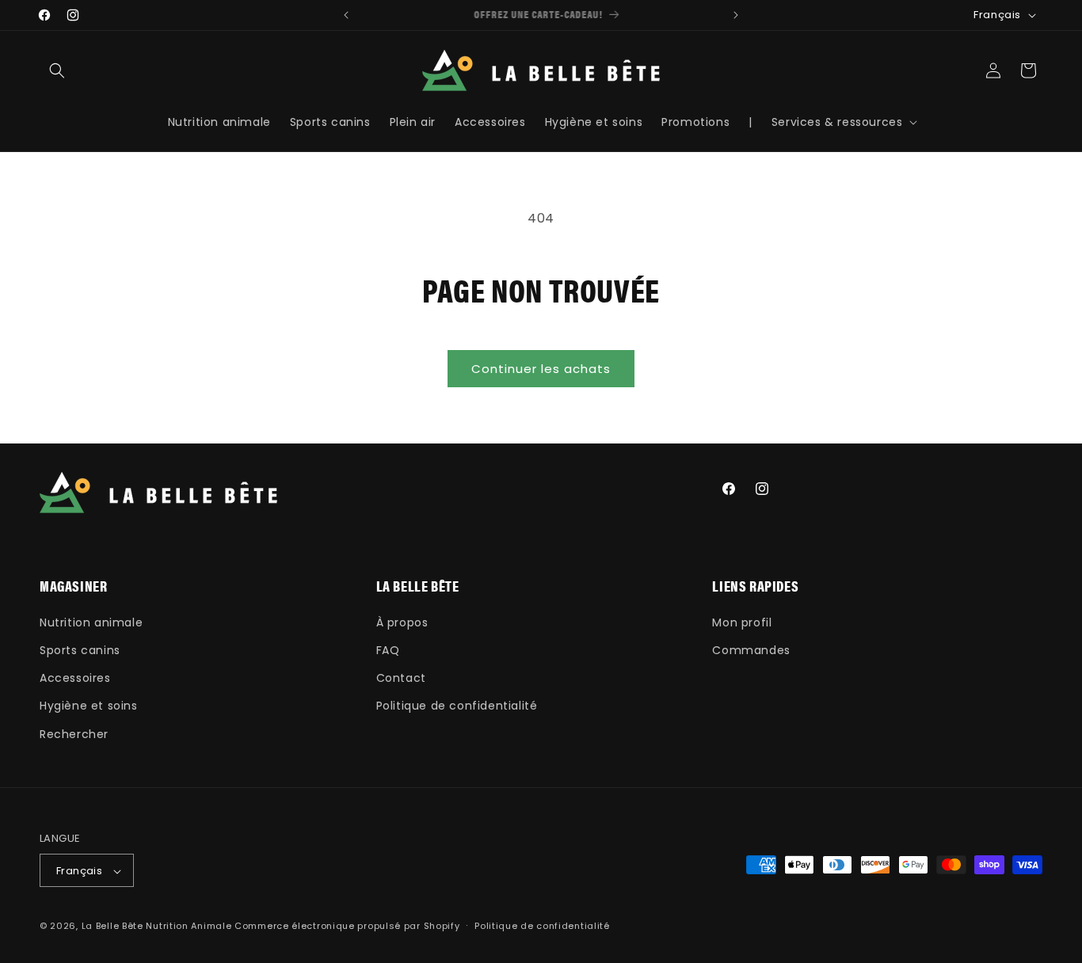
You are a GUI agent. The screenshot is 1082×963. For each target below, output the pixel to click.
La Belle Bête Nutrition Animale (157, 926)
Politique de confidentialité (457, 706)
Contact (401, 678)
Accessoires (75, 678)
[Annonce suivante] (735, 15)
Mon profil (741, 622)
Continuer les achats (541, 368)
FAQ (388, 649)
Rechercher (74, 733)
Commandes (751, 649)
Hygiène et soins (89, 706)
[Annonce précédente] (346, 15)
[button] (57, 70)
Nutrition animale (91, 622)
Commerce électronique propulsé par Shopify (346, 926)
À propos (402, 622)
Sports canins (80, 649)
